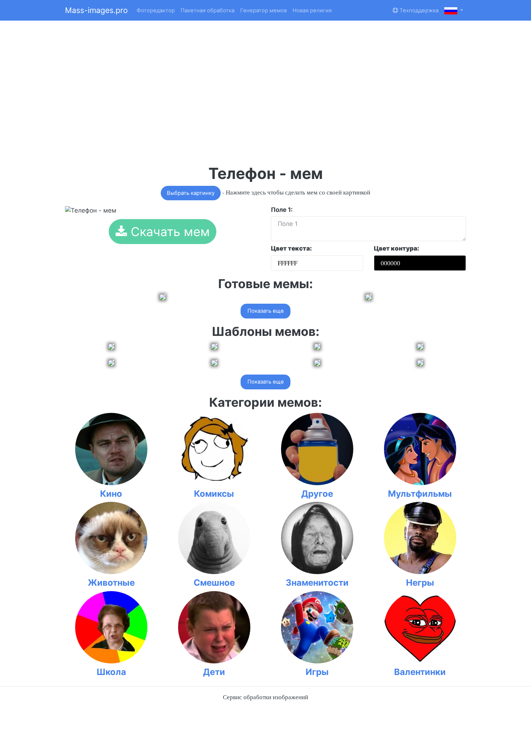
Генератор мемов (263, 10)
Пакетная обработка (207, 10)
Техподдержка (418, 10)
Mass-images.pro (96, 10)
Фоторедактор (156, 10)
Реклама (163, 29)
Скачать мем (168, 231)
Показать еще (265, 311)
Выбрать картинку (191, 193)
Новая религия (312, 10)
